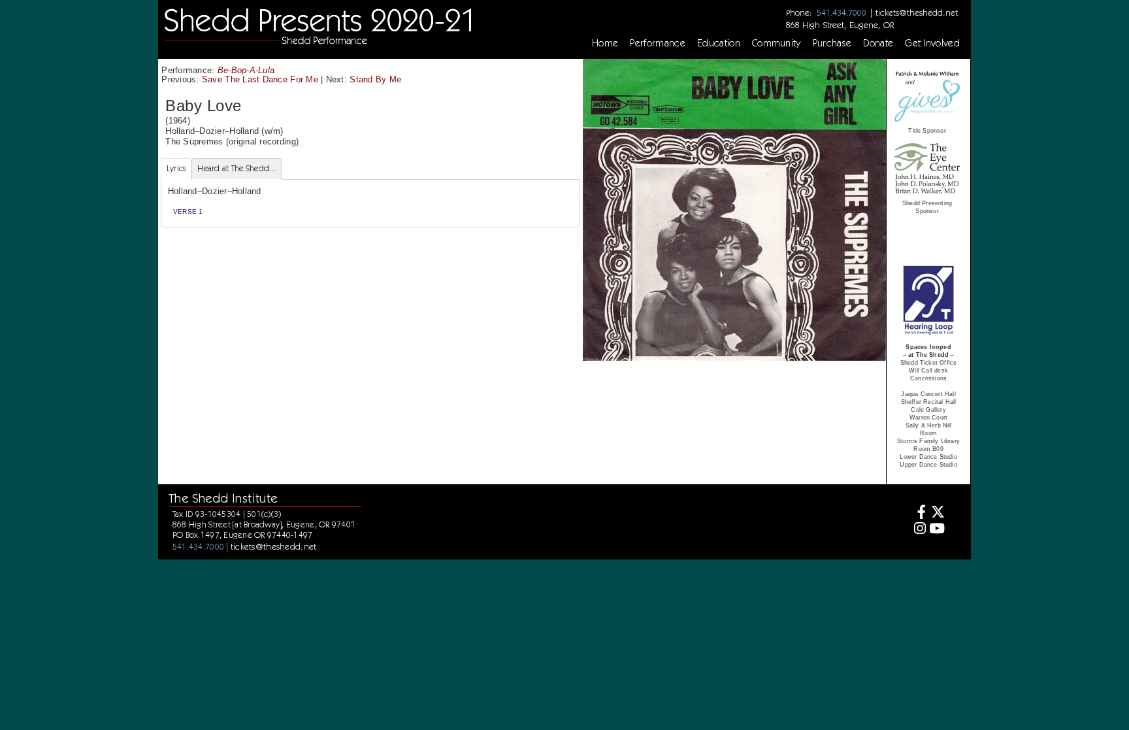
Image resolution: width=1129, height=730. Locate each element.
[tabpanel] (370, 203)
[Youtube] (937, 530)
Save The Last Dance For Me (260, 79)
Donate (878, 43)
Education (718, 43)
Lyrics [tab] (176, 168)
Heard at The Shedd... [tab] (236, 168)
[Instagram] (917, 530)
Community (776, 43)
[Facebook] (917, 513)
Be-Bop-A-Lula (246, 70)
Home (605, 43)
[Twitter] (937, 513)
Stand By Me (375, 79)
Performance (657, 43)
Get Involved (932, 43)
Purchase (832, 43)
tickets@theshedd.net (916, 12)
